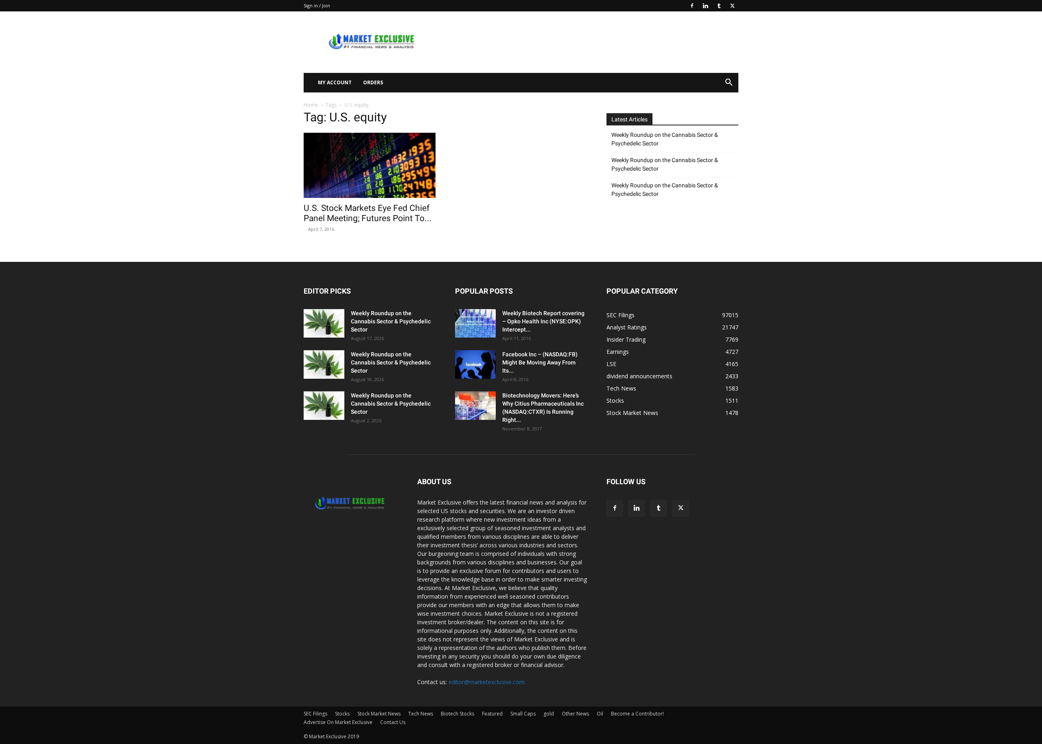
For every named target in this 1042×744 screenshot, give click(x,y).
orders (373, 82)
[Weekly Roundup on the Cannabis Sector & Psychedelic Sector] (324, 323)
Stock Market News (379, 713)
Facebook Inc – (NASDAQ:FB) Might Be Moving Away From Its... (540, 362)
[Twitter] (732, 5)
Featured (492, 713)
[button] (728, 83)
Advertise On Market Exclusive (338, 722)
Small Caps (523, 713)
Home (311, 104)
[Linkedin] (705, 5)
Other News (575, 713)
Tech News (420, 713)
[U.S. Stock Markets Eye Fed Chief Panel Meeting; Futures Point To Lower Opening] (370, 165)
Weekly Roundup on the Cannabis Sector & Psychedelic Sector (664, 139)
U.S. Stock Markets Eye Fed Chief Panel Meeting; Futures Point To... (368, 213)
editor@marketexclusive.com (487, 682)
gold (548, 713)
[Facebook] (692, 5)
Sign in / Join (317, 5)
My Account (335, 82)
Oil (600, 713)
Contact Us (392, 722)
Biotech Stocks (457, 713)
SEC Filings (315, 713)
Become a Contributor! (637, 713)
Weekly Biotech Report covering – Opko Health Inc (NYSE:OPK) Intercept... (543, 321)
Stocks (342, 713)
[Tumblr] (719, 5)
